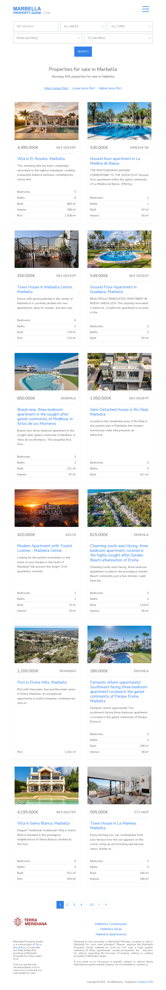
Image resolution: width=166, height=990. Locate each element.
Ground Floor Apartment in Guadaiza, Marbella (113, 289)
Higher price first (110, 88)
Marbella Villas (111, 929)
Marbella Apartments (111, 934)
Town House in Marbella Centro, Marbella (45, 289)
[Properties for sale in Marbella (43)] (106, 905)
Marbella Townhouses (111, 924)
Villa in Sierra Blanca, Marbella (43, 823)
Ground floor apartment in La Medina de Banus (115, 161)
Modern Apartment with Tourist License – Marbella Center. (44, 548)
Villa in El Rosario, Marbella (41, 158)
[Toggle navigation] (146, 9)
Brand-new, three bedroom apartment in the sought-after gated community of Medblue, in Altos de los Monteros (45, 416)
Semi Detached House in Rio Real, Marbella (119, 412)
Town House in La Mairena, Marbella (113, 826)
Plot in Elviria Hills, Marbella (42, 682)
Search (83, 51)
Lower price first (83, 88)
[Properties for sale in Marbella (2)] (99, 905)
